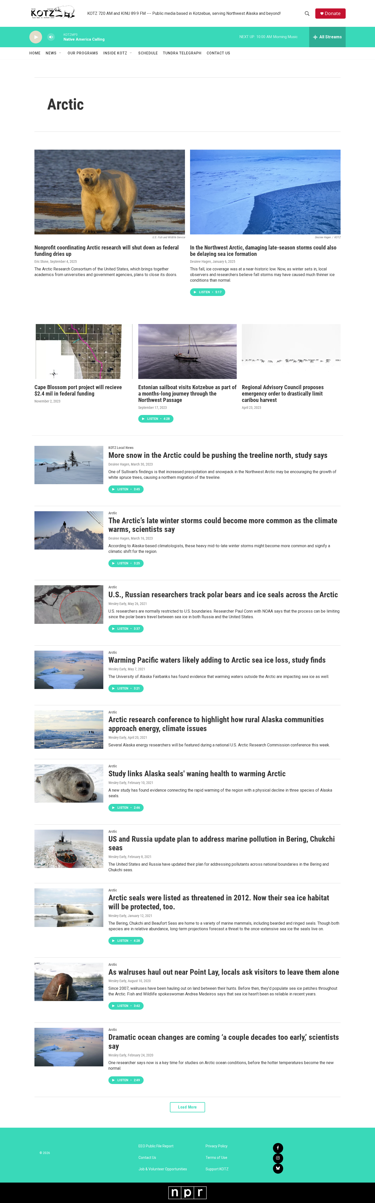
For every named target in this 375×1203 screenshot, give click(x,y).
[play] (36, 37)
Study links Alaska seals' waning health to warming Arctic (197, 773)
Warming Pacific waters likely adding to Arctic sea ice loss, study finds (217, 660)
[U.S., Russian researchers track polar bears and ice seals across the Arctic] (68, 604)
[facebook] (278, 1148)
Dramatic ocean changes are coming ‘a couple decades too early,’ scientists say (223, 1042)
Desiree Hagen (200, 261)
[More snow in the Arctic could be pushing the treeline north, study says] (68, 465)
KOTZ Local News (120, 448)
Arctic (112, 513)
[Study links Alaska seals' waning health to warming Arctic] (68, 783)
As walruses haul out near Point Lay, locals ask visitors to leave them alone (223, 972)
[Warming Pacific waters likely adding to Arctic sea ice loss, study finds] (68, 670)
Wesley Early (117, 604)
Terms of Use (216, 1158)
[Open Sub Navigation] (60, 53)
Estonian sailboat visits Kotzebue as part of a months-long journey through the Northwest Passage (187, 393)
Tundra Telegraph (182, 53)
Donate (333, 13)
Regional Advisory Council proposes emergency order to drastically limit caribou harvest (283, 393)
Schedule (148, 53)
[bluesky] (278, 1168)
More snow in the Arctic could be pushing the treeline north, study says (218, 455)
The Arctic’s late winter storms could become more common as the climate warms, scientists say (222, 525)
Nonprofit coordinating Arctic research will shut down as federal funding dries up (106, 250)
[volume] (51, 37)
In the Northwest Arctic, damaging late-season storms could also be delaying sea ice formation (263, 250)
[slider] (59, 37)
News (51, 53)
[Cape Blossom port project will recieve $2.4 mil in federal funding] (83, 351)
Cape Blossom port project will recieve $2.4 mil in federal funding (78, 390)
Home (35, 53)
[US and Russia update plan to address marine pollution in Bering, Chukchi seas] (68, 849)
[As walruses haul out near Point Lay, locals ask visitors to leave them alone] (68, 982)
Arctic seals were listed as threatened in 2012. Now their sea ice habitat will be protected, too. (218, 902)
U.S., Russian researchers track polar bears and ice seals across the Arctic (223, 594)
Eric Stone (41, 261)
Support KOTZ (217, 1169)
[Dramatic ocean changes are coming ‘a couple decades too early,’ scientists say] (68, 1047)
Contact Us (218, 53)
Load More (187, 1107)
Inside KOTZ (115, 53)
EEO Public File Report (156, 1146)
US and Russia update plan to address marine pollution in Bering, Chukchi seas (221, 843)
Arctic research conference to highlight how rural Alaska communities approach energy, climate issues (216, 724)
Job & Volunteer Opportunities (163, 1169)
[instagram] (278, 1158)
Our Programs (83, 53)
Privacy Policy (217, 1146)
